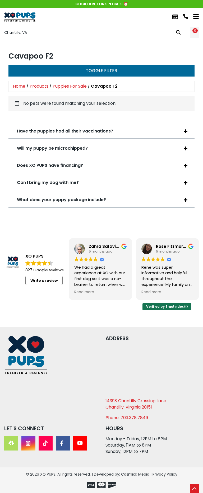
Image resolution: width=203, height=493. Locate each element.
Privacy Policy (165, 474)
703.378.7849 (185, 16)
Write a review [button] (44, 280)
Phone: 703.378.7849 (126, 418)
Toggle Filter (101, 71)
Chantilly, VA (15, 32)
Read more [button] (84, 292)
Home (19, 86)
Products (39, 86)
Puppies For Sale (70, 86)
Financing (175, 17)
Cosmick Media (135, 474)
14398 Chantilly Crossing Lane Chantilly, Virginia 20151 (135, 404)
